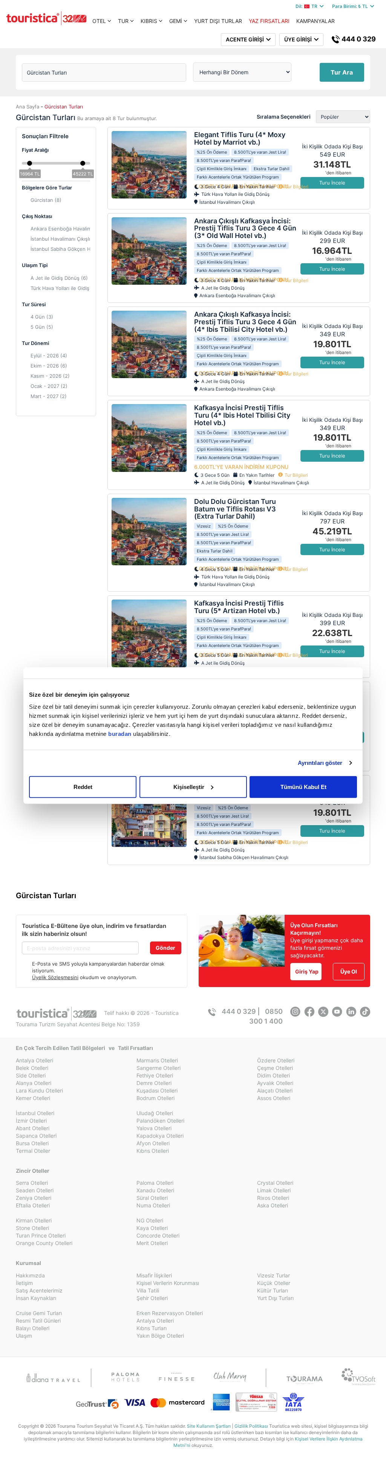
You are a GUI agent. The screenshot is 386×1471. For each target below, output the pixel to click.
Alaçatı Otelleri (275, 1090)
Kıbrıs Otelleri (152, 1151)
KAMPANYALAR (315, 21)
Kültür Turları (272, 1290)
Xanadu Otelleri (155, 1190)
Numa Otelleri (153, 1205)
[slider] (29, 162)
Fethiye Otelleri (154, 1075)
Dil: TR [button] (308, 6)
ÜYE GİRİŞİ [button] (299, 39)
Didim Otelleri (273, 1075)
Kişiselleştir (188, 786)
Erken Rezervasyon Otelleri (169, 1313)
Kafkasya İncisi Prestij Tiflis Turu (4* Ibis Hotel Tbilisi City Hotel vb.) (242, 415)
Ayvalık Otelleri (275, 1083)
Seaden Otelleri (35, 1190)
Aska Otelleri (272, 1205)
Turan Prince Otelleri (41, 1235)
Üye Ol (348, 971)
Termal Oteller (33, 1151)
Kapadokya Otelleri (160, 1135)
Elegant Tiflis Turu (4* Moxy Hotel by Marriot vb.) (239, 138)
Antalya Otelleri (34, 1060)
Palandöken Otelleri (160, 1120)
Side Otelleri (31, 1075)
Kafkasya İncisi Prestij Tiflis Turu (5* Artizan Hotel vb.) (239, 607)
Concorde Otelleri (157, 1235)
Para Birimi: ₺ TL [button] (351, 6)
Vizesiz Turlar (273, 1275)
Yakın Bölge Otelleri (160, 1335)
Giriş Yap (307, 971)
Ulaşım (24, 1335)
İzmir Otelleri (31, 1120)
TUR (123, 21)
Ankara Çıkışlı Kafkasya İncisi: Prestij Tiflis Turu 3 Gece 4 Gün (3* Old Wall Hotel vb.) (245, 228)
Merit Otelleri (152, 1243)
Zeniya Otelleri (33, 1198)
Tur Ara (342, 72)
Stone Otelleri (32, 1228)
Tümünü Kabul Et (303, 786)
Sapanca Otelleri (36, 1135)
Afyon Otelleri (153, 1143)
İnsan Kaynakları (36, 1298)
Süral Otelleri (152, 1198)
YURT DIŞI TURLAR (218, 21)
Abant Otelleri (32, 1128)
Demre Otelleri (154, 1083)
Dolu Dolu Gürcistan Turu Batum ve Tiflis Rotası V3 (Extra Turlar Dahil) (235, 508)
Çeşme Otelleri (275, 1068)
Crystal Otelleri (275, 1183)
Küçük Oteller (273, 1283)
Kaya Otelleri (152, 1228)
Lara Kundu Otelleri (39, 1090)
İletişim (24, 1283)
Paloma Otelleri (154, 1183)
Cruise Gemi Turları (39, 1313)
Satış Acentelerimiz (39, 1290)
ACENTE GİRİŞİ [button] (246, 39)
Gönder (165, 948)
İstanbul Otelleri (35, 1113)
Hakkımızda (30, 1275)
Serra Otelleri (32, 1183)
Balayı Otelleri (32, 1328)
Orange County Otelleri (44, 1243)
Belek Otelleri (32, 1068)
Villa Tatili (147, 1290)
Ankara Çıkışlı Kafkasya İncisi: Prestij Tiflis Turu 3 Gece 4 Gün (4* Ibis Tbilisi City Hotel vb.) (245, 321)
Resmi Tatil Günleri (38, 1320)
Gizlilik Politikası (251, 1426)
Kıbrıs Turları (151, 1328)
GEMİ (175, 21)
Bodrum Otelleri (155, 1098)
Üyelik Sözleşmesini (55, 977)
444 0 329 (358, 39)
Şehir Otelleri (152, 1298)
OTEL (99, 21)
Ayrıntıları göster (320, 763)
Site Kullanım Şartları (209, 1426)
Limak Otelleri (274, 1190)
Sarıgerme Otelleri (158, 1068)
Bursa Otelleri (32, 1143)
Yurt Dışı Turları (275, 1298)
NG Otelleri (149, 1220)
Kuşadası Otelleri (157, 1090)
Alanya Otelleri (33, 1083)
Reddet (83, 786)
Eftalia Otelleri (33, 1205)
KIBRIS (149, 21)
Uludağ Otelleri (154, 1113)
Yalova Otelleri (154, 1128)
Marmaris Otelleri (157, 1060)
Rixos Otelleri (273, 1198)
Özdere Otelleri (275, 1060)
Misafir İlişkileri (154, 1275)
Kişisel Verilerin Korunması (167, 1283)
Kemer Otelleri (33, 1098)
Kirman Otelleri (34, 1220)
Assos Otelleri (273, 1098)
